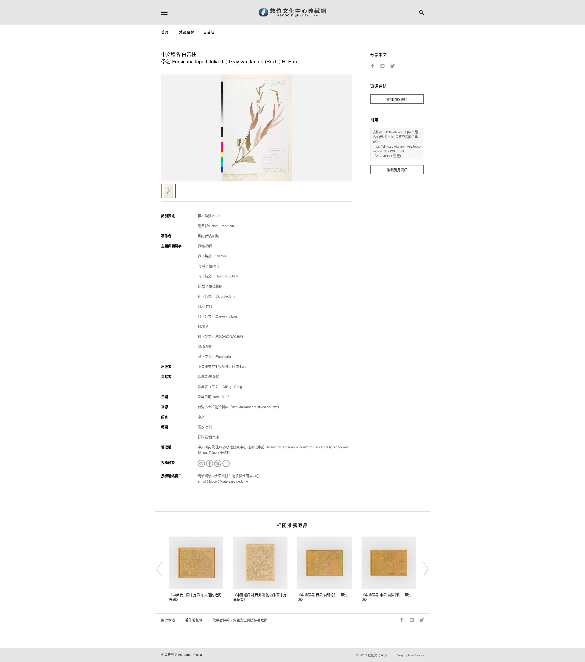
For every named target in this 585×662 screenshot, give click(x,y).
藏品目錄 (187, 31)
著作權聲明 (193, 619)
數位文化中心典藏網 (292, 12)
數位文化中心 (377, 655)
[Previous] (163, 569)
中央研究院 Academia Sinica (181, 654)
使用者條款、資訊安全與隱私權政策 (240, 619)
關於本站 (168, 619)
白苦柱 (209, 31)
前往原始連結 (397, 99)
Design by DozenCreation (410, 655)
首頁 (165, 31)
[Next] (421, 569)
